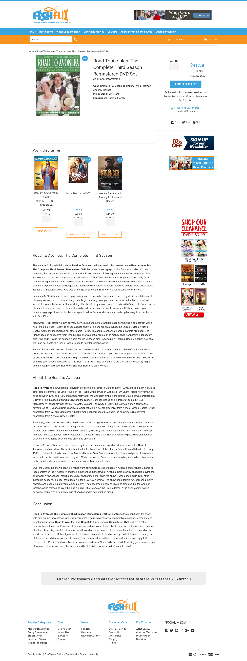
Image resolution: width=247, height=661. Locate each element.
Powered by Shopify (89, 654)
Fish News (86, 628)
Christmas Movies (94, 31)
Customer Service (166, 31)
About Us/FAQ (143, 628)
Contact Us (114, 632)
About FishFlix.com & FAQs (136, 31)
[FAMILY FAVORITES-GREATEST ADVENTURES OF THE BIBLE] (46, 173)
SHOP (32, 31)
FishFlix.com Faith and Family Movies (62, 654)
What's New (63, 632)
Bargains (62, 639)
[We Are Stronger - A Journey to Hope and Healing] (110, 173)
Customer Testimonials (147, 632)
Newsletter (86, 632)
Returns (112, 642)
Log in (169, 39)
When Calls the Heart (68, 31)
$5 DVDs (112, 31)
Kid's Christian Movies (38, 628)
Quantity (174, 61)
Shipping (113, 639)
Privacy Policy (143, 635)
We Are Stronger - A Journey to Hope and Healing (110, 197)
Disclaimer (141, 639)
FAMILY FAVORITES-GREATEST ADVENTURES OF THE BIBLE (46, 198)
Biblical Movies (35, 635)
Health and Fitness (37, 639)
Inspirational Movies (37, 642)
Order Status (115, 635)
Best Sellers (46, 31)
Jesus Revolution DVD (78, 193)
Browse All (63, 635)
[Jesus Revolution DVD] (78, 173)
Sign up (180, 39)
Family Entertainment (38, 632)
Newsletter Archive (90, 635)
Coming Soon (64, 628)
